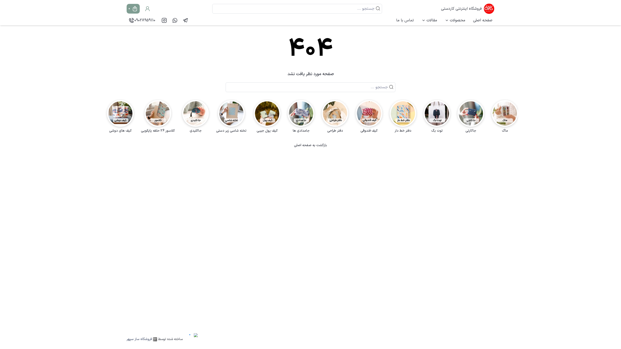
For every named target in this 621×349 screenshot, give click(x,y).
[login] (147, 9)
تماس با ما (405, 20)
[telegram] (185, 20)
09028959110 (144, 20)
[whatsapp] (175, 20)
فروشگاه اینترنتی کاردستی (461, 9)
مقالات (431, 20)
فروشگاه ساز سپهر (139, 339)
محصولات (457, 20)
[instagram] (164, 20)
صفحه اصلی (482, 20)
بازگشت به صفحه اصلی (310, 145)
